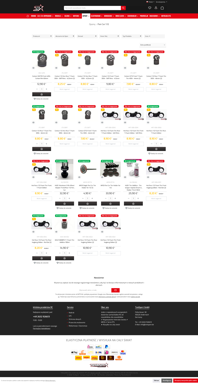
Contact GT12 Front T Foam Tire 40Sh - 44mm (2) (133, 77)
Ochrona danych (75, 319)
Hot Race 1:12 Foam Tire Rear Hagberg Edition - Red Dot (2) (41, 241)
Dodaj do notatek (42, 99)
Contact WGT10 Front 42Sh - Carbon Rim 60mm (41, 77)
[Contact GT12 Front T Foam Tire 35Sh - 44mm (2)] (87, 114)
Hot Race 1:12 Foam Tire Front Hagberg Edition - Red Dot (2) (156, 187)
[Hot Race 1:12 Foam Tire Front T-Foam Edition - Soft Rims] (133, 114)
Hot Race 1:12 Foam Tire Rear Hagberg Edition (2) (87, 241)
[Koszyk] (162, 8)
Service (70, 307)
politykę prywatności (91, 294)
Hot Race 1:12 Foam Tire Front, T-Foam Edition (42, 187)
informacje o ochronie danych (107, 297)
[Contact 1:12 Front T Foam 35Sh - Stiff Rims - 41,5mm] (110, 60)
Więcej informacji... (50, 380)
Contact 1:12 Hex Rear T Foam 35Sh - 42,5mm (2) (87, 77)
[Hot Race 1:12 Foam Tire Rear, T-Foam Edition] (156, 114)
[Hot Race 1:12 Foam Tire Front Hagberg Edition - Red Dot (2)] (156, 169)
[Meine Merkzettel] (149, 8)
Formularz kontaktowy (41, 328)
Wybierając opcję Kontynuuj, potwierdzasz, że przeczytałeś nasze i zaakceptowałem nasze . (100, 297)
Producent (36, 36)
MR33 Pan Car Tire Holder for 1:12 (110, 187)
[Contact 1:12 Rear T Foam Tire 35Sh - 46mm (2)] (156, 60)
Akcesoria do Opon (61, 36)
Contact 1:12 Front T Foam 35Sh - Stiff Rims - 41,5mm (110, 77)
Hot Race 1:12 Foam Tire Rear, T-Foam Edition (156, 132)
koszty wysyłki (95, 373)
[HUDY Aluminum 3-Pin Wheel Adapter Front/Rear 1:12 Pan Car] (64, 169)
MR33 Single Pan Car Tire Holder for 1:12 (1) (87, 187)
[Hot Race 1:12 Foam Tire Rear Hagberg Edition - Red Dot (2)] (41, 224)
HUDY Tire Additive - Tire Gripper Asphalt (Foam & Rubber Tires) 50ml (133, 188)
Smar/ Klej (103, 36)
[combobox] (92, 8)
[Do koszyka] (41, 94)
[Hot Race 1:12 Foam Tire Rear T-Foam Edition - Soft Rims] (110, 114)
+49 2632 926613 (41, 316)
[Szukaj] (123, 8)
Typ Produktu (127, 36)
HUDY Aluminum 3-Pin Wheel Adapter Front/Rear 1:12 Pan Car (64, 188)
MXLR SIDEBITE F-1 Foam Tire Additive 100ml (64, 241)
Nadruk (71, 313)
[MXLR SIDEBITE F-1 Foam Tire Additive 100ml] (64, 224)
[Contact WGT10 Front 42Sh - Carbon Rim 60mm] (41, 60)
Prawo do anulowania (77, 322)
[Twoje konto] (155, 7)
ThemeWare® (126, 375)
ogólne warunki (135, 297)
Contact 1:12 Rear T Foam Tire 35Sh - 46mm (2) (156, 77)
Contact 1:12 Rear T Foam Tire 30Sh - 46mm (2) (42, 132)
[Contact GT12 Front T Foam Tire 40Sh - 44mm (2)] (133, 60)
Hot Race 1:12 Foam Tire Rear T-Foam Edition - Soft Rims (110, 132)
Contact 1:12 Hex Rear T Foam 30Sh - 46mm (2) (64, 132)
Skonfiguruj (167, 381)
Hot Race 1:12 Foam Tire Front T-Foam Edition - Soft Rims (133, 132)
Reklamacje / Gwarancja (78, 326)
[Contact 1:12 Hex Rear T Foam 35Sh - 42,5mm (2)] (87, 60)
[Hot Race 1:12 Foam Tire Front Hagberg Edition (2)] (110, 224)
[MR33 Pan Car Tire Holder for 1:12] (110, 169)
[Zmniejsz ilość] (37, 89)
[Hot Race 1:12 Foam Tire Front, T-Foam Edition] (41, 169)
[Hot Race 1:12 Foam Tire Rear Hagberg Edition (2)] (87, 224)
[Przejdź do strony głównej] (38, 8)
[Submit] (115, 290)
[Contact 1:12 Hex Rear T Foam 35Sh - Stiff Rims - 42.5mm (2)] (64, 60)
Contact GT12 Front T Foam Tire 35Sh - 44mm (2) (87, 132)
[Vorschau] (33, 68)
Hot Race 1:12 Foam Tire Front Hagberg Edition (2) (110, 241)
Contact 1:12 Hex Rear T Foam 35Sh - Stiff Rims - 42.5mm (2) (64, 77)
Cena (147, 36)
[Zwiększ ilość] (46, 89)
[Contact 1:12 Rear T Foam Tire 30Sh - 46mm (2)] (41, 114)
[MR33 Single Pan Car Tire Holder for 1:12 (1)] (87, 169)
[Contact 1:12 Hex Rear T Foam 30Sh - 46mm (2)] (64, 114)
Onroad (80, 36)
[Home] (28, 16)
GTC (70, 316)
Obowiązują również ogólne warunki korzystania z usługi (124, 294)
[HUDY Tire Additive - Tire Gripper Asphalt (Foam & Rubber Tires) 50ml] (133, 169)
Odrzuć (156, 381)
